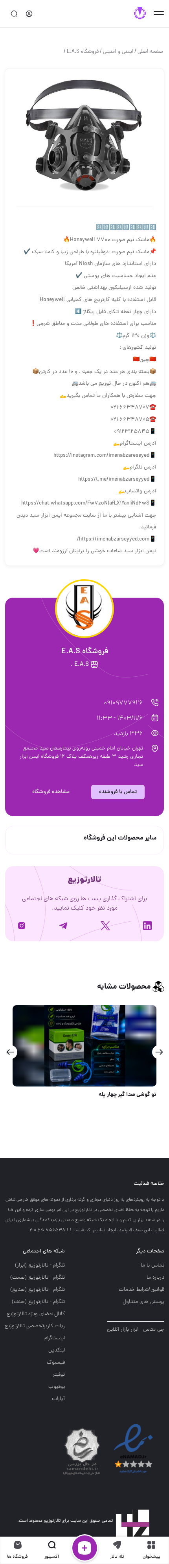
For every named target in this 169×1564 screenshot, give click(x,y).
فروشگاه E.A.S (83, 52)
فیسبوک (56, 1363)
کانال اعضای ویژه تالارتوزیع (36, 1314)
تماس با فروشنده (118, 792)
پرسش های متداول (143, 1302)
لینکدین (56, 1350)
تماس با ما (152, 1265)
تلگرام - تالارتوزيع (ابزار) (40, 1265)
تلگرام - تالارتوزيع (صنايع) (37, 1290)
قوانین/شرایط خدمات (141, 1290)
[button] (159, 1052)
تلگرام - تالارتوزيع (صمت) (37, 1278)
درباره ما (155, 1278)
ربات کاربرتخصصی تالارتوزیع (35, 1326)
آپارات (58, 1399)
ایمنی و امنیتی (118, 52)
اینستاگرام (54, 1338)
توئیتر (59, 1375)
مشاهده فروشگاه (51, 792)
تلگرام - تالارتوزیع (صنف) (38, 1302)
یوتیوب (56, 1387)
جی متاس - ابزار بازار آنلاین (135, 1330)
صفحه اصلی (150, 52)
